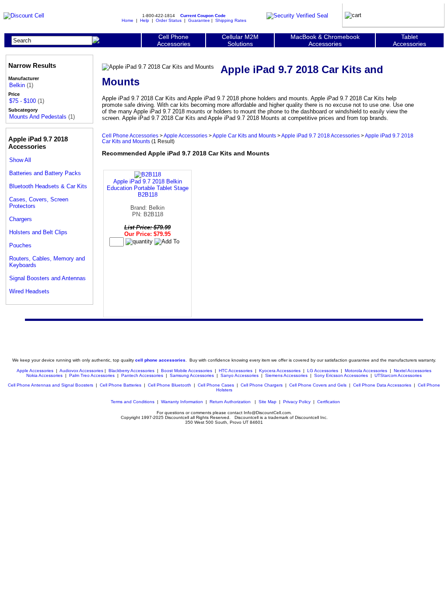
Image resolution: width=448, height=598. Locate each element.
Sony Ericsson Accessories (341, 375)
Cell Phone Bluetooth (169, 385)
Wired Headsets (29, 291)
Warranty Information (182, 401)
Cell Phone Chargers (262, 385)
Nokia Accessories (44, 375)
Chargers (20, 219)
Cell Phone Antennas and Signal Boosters (50, 385)
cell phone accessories (160, 360)
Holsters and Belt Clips (38, 232)
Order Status (169, 20)
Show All (20, 160)
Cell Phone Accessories (130, 135)
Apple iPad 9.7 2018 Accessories (320, 135)
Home (127, 20)
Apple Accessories (185, 135)
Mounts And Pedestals (37, 116)
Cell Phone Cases (216, 385)
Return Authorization (230, 401)
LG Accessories (322, 370)
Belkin (17, 85)
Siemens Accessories (286, 375)
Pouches (20, 245)
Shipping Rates (230, 20)
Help (144, 20)
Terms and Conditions (132, 401)
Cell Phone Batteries (120, 385)
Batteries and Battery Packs (45, 173)
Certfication (328, 401)
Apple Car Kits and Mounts (244, 135)
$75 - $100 (22, 101)
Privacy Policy (297, 401)
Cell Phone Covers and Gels (317, 385)
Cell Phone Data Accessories (382, 385)
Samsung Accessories (192, 375)
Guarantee (199, 20)
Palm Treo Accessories (92, 375)
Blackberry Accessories (131, 370)
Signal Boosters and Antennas (47, 278)
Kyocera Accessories (280, 370)
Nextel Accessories (412, 370)
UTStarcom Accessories (398, 375)
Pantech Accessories (142, 375)
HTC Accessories (235, 370)
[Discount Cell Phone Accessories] (24, 15)
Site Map (267, 401)
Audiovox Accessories (81, 370)
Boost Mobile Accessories (186, 370)
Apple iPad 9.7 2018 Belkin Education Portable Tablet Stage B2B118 (148, 188)
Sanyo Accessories (239, 375)
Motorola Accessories (366, 370)
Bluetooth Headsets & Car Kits (48, 186)
